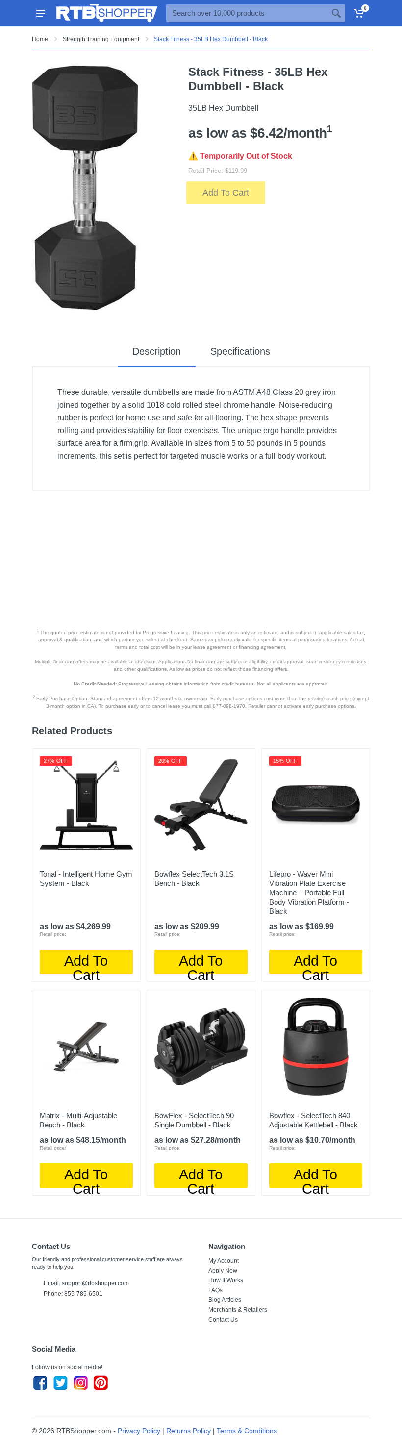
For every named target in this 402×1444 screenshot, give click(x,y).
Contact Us (223, 1319)
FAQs (215, 1290)
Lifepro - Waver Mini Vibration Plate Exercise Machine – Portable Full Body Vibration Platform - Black (309, 892)
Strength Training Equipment (101, 39)
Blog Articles (224, 1300)
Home (40, 39)
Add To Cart (225, 192)
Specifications (240, 351)
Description (156, 351)
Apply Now (222, 1270)
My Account (223, 1260)
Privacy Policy (139, 1431)
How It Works (225, 1280)
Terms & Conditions (247, 1431)
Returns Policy (188, 1431)
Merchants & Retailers (237, 1309)
